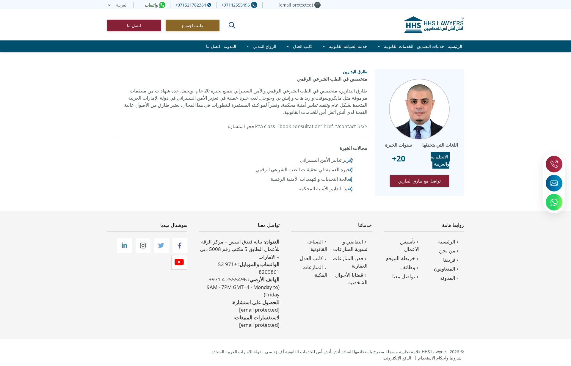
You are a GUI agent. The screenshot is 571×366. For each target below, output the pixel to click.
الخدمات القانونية (398, 46)
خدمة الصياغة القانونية (348, 46)
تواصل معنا (403, 276)
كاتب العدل (302, 46)
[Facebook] (179, 251)
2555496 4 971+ (228, 279)
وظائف (407, 267)
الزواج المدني (264, 46)
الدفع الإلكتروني (397, 358)
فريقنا (449, 259)
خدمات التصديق (430, 46)
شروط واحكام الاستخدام (440, 358)
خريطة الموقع (400, 258)
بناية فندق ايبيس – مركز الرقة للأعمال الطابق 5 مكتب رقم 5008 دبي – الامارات (240, 249)
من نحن (447, 250)
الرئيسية (455, 46)
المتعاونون (444, 268)
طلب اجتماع (192, 25)
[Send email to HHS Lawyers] (554, 183)
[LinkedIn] (124, 251)
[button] (232, 25)
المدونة (230, 46)
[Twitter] (161, 251)
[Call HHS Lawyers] (554, 164)
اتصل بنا (134, 25)
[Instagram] (142, 251)
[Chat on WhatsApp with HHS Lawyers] (554, 202)
